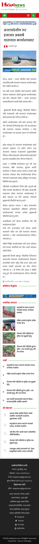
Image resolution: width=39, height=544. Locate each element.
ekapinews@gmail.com (22, 477)
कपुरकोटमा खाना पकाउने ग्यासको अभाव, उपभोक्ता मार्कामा (25, 310)
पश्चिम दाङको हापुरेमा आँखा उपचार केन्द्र (26, 322)
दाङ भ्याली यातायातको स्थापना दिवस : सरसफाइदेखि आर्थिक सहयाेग (20, 400)
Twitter (21, 520)
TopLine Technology (24, 541)
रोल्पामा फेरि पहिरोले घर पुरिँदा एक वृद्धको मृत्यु (25, 335)
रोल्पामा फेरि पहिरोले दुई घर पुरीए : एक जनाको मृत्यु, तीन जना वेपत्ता (26, 349)
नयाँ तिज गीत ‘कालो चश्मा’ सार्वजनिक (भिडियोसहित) (23, 433)
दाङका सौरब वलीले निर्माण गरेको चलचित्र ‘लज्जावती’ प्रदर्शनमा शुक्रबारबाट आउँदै (21, 416)
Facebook (20, 517)
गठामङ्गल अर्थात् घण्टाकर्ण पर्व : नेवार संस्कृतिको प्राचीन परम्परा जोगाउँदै (22, 450)
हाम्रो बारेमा (20, 528)
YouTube (20, 524)
